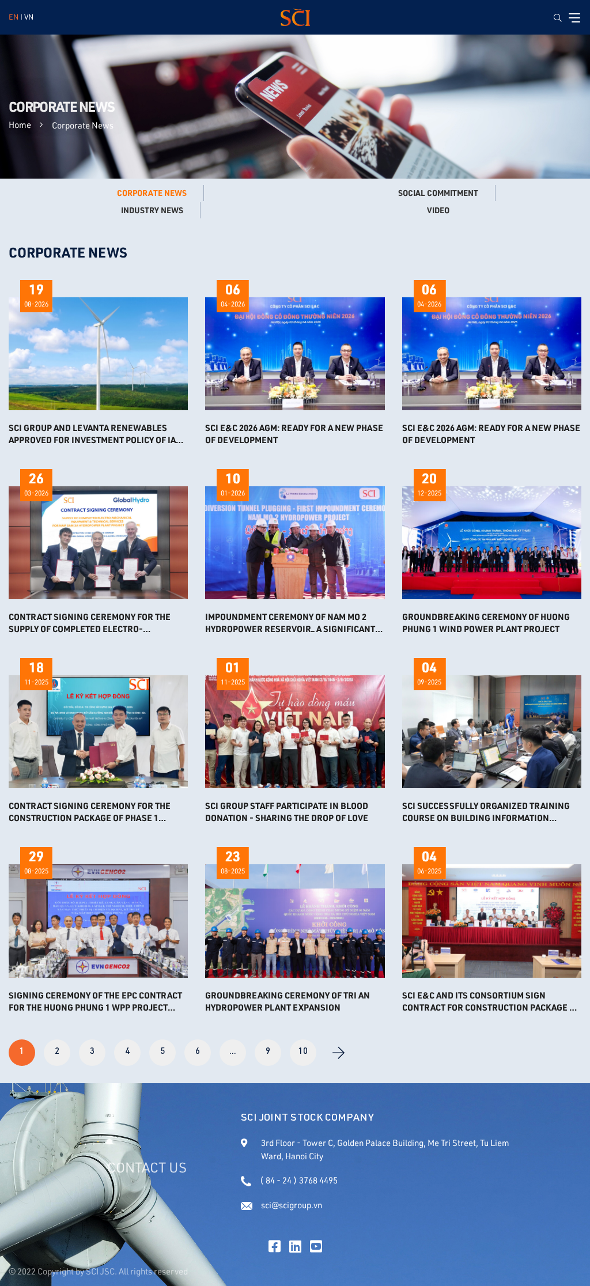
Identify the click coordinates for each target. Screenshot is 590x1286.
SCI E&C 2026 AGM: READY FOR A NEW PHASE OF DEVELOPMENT (294, 433)
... (232, 1051)
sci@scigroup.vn (291, 1205)
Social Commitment (438, 193)
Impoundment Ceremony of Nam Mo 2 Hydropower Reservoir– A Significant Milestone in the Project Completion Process (290, 623)
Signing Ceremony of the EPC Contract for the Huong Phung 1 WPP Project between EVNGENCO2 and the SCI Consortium (95, 1001)
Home (20, 124)
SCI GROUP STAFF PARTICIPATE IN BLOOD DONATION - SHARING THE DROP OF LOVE (286, 811)
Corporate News (152, 193)
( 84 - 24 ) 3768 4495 (299, 1180)
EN (13, 16)
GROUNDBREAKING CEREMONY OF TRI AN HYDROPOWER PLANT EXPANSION (287, 1001)
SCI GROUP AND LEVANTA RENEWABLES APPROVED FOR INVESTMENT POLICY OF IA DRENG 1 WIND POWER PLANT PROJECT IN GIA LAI (93, 434)
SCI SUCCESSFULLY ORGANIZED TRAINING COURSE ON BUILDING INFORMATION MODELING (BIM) (486, 812)
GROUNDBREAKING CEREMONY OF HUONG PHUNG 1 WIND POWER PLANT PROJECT (486, 622)
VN (28, 16)
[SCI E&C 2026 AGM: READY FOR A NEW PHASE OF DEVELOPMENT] (294, 353)
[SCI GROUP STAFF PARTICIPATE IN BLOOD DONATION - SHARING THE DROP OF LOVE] (294, 731)
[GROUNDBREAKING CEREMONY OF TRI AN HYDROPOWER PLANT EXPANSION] (294, 920)
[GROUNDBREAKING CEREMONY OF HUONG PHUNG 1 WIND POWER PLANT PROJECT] (491, 542)
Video (438, 210)
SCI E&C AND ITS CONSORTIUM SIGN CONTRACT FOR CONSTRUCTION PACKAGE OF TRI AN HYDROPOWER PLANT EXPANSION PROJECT (491, 1001)
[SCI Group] (295, 17)
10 (303, 1051)
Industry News (152, 210)
